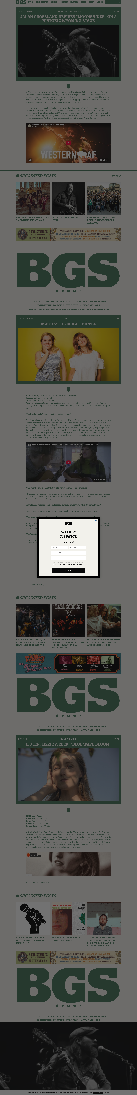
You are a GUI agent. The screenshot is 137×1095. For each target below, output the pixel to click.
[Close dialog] (96, 520)
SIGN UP (68, 570)
